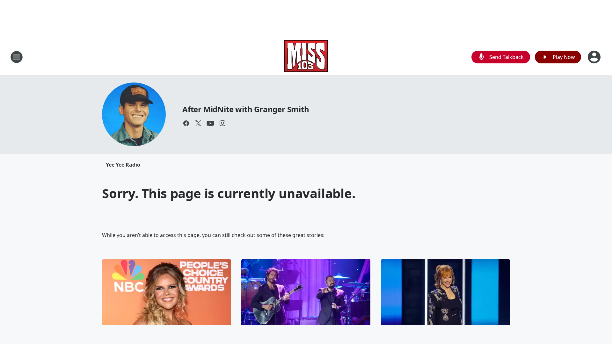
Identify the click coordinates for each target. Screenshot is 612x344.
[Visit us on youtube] (210, 123)
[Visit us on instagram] (222, 123)
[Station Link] (306, 57)
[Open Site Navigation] (16, 57)
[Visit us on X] (198, 123)
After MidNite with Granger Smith (245, 109)
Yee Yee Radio (123, 164)
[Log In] (595, 57)
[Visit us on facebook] (186, 123)
